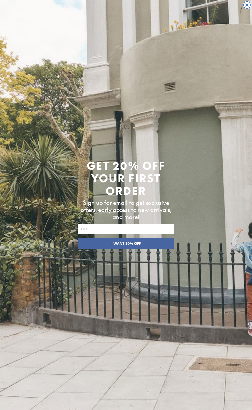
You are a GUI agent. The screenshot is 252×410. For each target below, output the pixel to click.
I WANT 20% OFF (126, 243)
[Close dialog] (247, 5)
